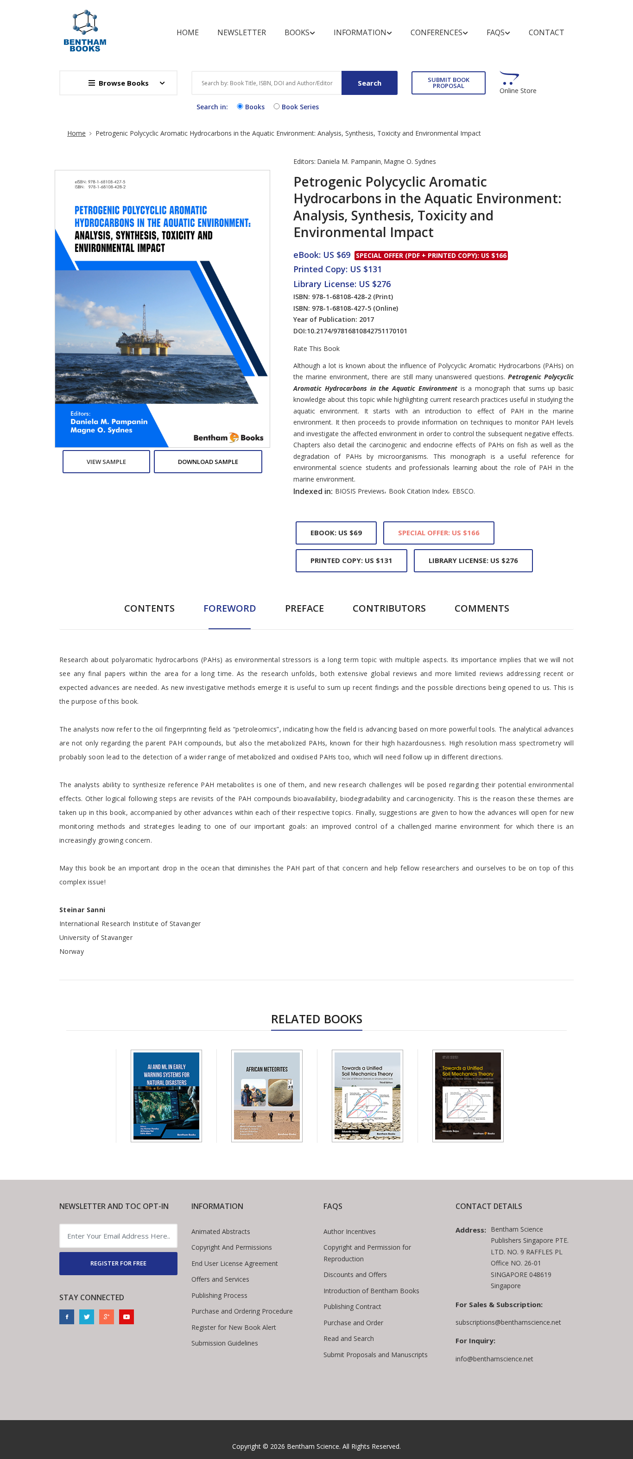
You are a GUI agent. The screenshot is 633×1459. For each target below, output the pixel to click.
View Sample (106, 461)
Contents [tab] (149, 608)
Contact (546, 32)
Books (297, 32)
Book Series (300, 106)
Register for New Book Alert (233, 1327)
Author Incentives (349, 1231)
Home (188, 32)
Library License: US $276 (473, 560)
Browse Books (124, 83)
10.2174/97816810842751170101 (357, 330)
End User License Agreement (234, 1263)
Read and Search (348, 1338)
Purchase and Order (353, 1322)
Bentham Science (313, 1446)
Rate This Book (316, 348)
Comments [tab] (482, 608)
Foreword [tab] (229, 608)
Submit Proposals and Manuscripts (375, 1354)
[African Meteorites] (267, 1096)
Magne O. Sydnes (410, 161)
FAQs (496, 32)
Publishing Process (219, 1295)
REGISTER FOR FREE (118, 1263)
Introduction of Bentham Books (371, 1290)
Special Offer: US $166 (439, 532)
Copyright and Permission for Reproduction (367, 1253)
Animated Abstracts (220, 1231)
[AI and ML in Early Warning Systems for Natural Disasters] (166, 1096)
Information (360, 32)
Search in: (212, 106)
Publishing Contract (352, 1306)
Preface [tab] (304, 608)
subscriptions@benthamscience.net (508, 1322)
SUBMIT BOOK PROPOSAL (448, 82)
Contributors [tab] (389, 608)
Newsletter (241, 32)
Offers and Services (220, 1279)
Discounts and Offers (355, 1274)
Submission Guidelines (224, 1343)
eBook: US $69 (336, 532)
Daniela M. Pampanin (349, 161)
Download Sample (208, 461)
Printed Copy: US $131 (351, 560)
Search (369, 83)
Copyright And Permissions (231, 1247)
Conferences (436, 32)
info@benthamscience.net (494, 1358)
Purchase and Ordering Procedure (242, 1311)
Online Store (518, 91)
